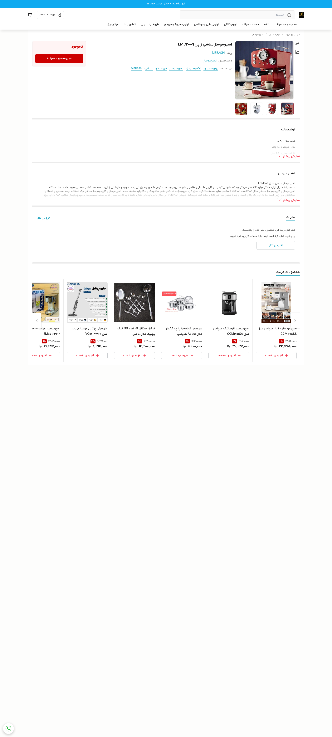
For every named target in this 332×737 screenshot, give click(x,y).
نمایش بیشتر (291, 156)
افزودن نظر (44, 218)
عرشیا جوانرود (293, 34)
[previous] (295, 320)
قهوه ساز (161, 68)
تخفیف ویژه (193, 68)
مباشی (149, 68)
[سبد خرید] (30, 14)
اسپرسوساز (257, 34)
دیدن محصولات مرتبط (59, 58)
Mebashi (136, 68)
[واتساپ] (8, 728)
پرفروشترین (210, 68)
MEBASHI (218, 53)
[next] (36, 320)
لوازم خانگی (274, 34)
